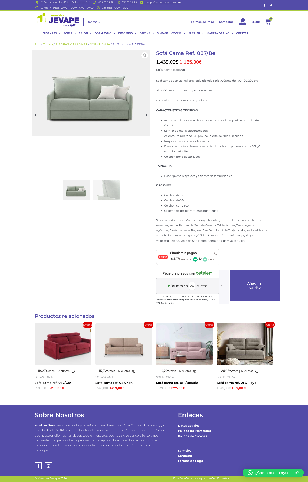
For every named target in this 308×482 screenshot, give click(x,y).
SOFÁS (68, 33)
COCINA (176, 33)
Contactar (226, 21)
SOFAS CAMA (100, 44)
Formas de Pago (190, 461)
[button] (35, 114)
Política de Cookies (192, 436)
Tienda (48, 44)
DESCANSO (125, 33)
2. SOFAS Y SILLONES (71, 44)
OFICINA (145, 33)
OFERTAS (242, 33)
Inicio (36, 44)
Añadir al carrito (255, 285)
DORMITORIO (103, 33)
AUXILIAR (194, 33)
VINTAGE (162, 33)
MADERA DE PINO (218, 33)
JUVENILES (50, 33)
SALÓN (83, 33)
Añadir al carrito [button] (55, 397)
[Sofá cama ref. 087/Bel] (91, 93)
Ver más (169, 302)
